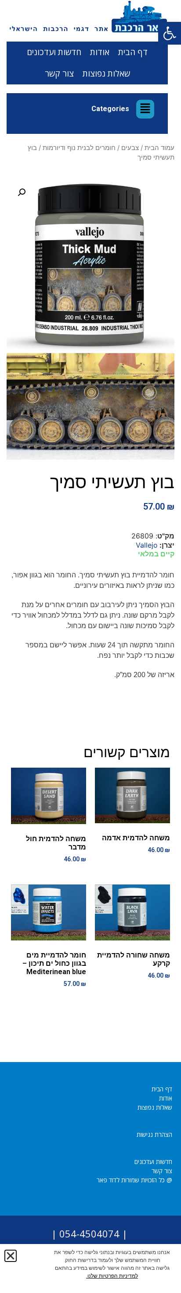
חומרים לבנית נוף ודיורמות (79, 148)
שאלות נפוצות (106, 73)
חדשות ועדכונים (54, 52)
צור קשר (59, 73)
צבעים (130, 148)
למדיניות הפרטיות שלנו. (112, 1276)
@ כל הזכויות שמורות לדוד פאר (134, 1180)
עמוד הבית (159, 148)
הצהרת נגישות (154, 1134)
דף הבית (133, 52)
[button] (169, 33)
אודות (99, 52)
